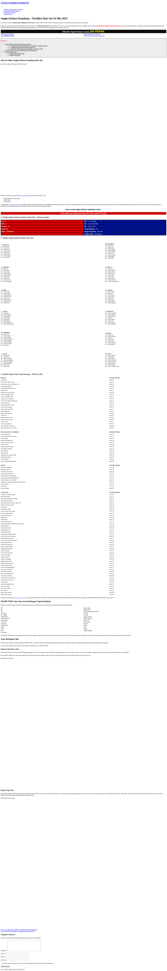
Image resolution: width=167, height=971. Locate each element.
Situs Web (3, 960)
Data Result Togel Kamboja (11, 11)
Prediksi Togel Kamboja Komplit (13, 9)
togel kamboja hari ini (20, 597)
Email (3, 957)
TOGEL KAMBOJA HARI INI (15, 3)
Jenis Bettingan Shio (11, 52)
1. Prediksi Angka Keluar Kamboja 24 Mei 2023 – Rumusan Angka (28, 46)
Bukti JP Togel (8, 14)
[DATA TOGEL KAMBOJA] (92, 34)
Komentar (4, 950)
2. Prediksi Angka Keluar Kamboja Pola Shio (22, 47)
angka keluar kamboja (15, 204)
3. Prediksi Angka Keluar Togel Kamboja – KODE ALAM (26, 49)
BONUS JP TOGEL (10, 12)
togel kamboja (25, 195)
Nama (3, 953)
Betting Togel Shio (15, 55)
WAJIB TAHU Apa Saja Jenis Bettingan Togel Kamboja (21, 50)
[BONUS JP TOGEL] (7, 35)
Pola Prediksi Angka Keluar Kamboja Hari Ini (18, 44)
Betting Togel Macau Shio (17, 53)
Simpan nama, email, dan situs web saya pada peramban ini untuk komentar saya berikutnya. (28, 963)
